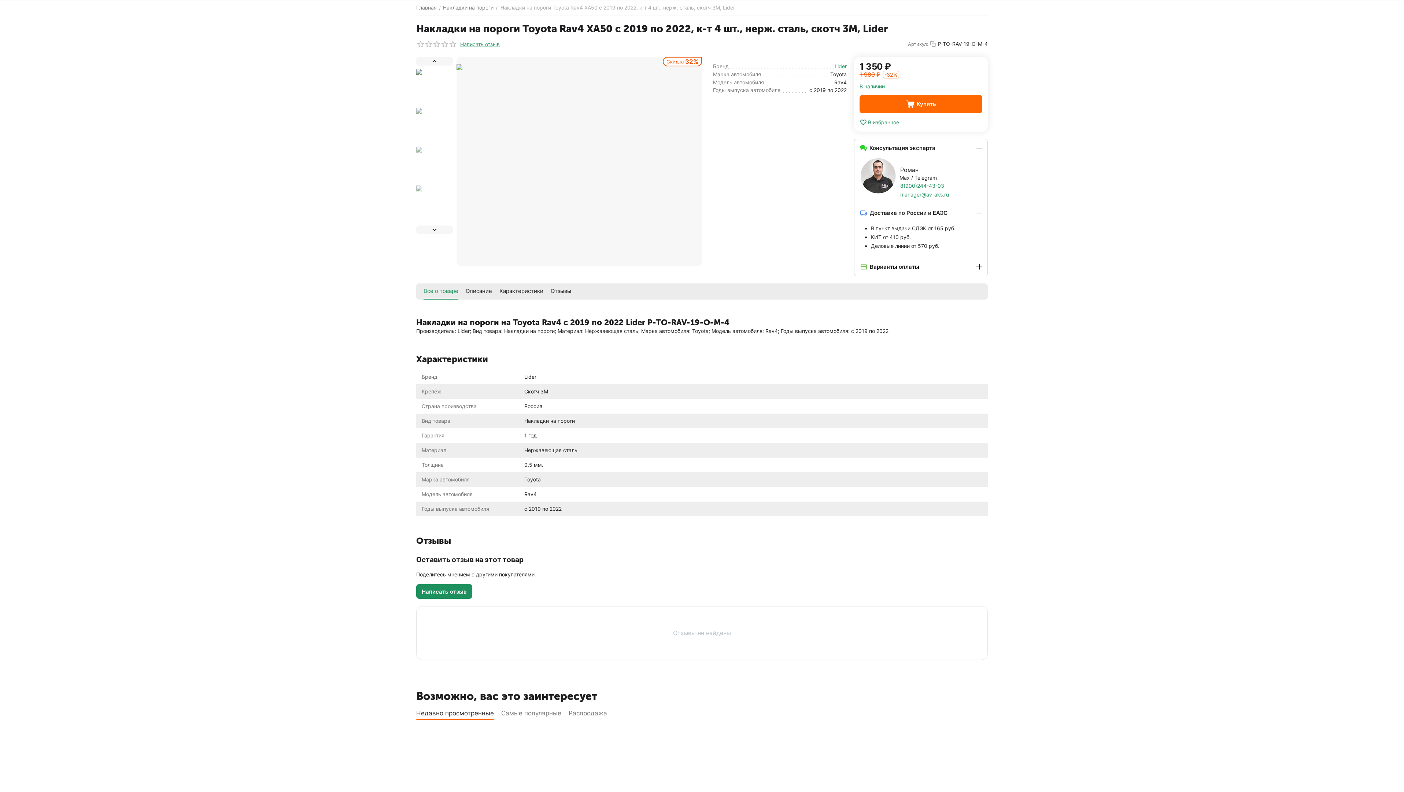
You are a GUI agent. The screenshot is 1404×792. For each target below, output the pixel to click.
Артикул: (918, 44)
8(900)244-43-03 (922, 186)
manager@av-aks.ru (924, 194)
